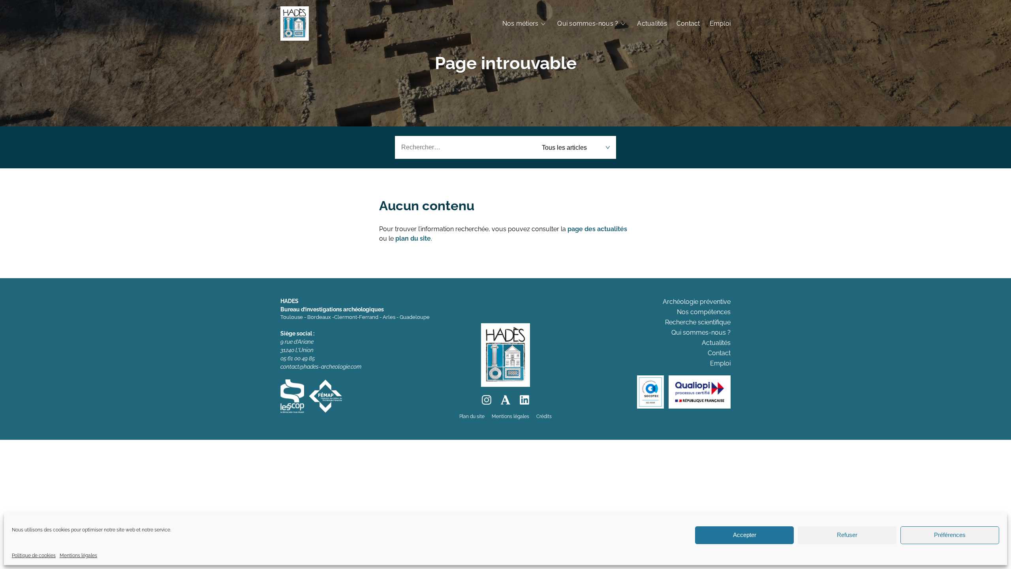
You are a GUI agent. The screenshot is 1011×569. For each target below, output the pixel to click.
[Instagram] (486, 400)
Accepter (744, 535)
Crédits (544, 416)
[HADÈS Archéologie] (294, 23)
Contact (688, 23)
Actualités (652, 23)
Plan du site (472, 416)
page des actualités (597, 229)
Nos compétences (704, 312)
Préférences (950, 535)
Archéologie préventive (697, 301)
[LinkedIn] (524, 400)
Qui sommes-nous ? (587, 23)
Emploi (720, 23)
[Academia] (505, 400)
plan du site (413, 238)
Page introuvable (506, 63)
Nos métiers (520, 23)
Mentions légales (78, 555)
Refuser (847, 535)
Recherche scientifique (698, 322)
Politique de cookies (34, 555)
